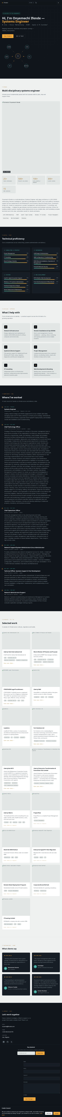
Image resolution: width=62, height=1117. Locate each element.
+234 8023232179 (7, 1032)
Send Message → (29, 1099)
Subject (26, 1075)
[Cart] (36, 2)
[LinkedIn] (3, 1041)
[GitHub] (7, 1041)
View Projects (8, 36)
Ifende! (5, 2)
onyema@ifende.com (8, 1026)
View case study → (9, 663)
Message (26, 1082)
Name (25, 1061)
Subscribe (40, 1053)
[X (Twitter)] (11, 1041)
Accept (57, 1113)
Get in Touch (20, 36)
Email (25, 1068)
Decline (49, 1113)
